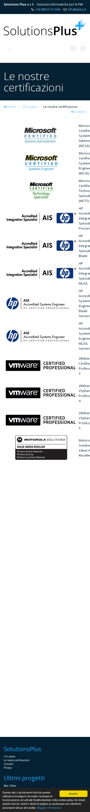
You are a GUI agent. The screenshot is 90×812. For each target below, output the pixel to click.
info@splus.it (77, 9)
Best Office (10, 785)
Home (11, 106)
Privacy (8, 767)
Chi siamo (29, 106)
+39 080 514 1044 (47, 9)
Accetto (73, 793)
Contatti (9, 764)
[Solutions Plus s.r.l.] (45, 27)
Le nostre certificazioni (17, 760)
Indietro (80, 111)
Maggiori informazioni (49, 807)
